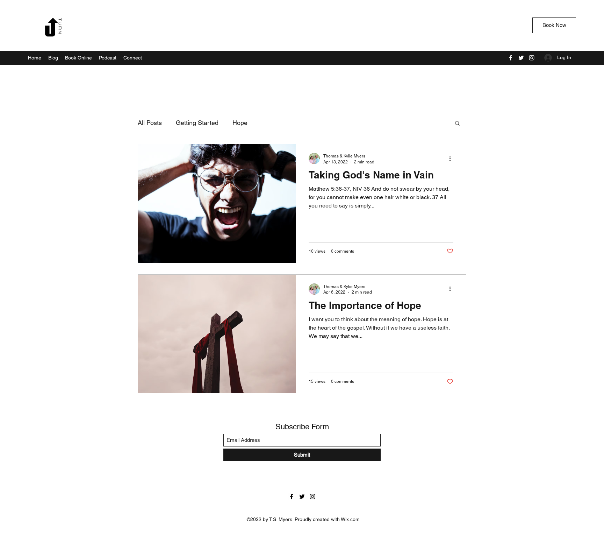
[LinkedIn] (531, 57)
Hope (239, 122)
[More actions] (452, 158)
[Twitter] (521, 57)
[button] (457, 123)
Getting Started (197, 122)
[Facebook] (510, 57)
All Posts (150, 122)
